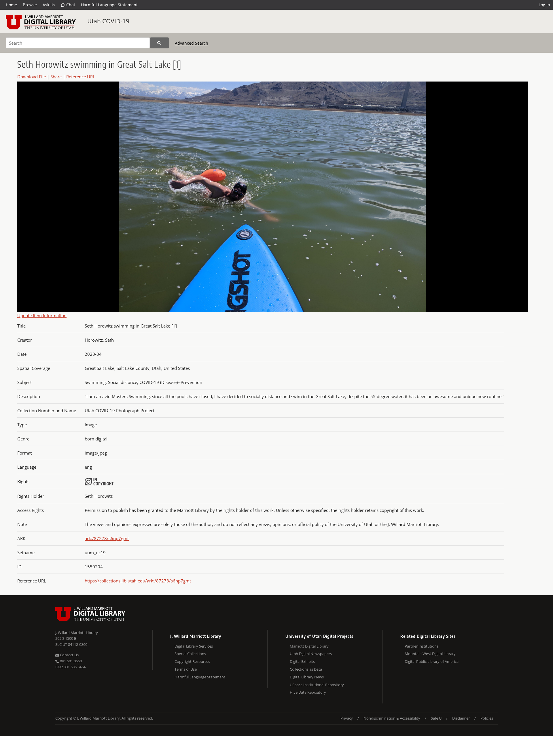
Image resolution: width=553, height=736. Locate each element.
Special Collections (190, 653)
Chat (70, 4)
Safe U (436, 718)
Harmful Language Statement (109, 4)
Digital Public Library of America (432, 661)
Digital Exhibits (302, 661)
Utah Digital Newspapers (311, 653)
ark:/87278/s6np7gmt (107, 538)
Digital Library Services (194, 646)
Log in (544, 4)
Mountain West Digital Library (430, 653)
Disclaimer (461, 718)
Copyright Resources (192, 661)
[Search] (159, 42)
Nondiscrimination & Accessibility (391, 718)
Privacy (346, 718)
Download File (31, 77)
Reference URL (80, 77)
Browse (30, 4)
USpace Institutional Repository (317, 684)
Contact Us (69, 654)
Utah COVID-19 (108, 21)
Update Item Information (42, 315)
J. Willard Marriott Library (76, 632)
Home (11, 4)
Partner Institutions (421, 646)
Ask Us (49, 4)
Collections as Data (306, 669)
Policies (486, 718)
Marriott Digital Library (309, 646)
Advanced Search (191, 43)
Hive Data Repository (308, 692)
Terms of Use (186, 669)
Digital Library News (307, 677)
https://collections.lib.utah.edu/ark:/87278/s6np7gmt (138, 581)
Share (56, 77)
